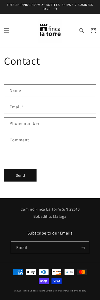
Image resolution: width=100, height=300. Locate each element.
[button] (7, 30)
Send (20, 175)
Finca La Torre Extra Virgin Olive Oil (43, 290)
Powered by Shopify (74, 290)
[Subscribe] (83, 247)
